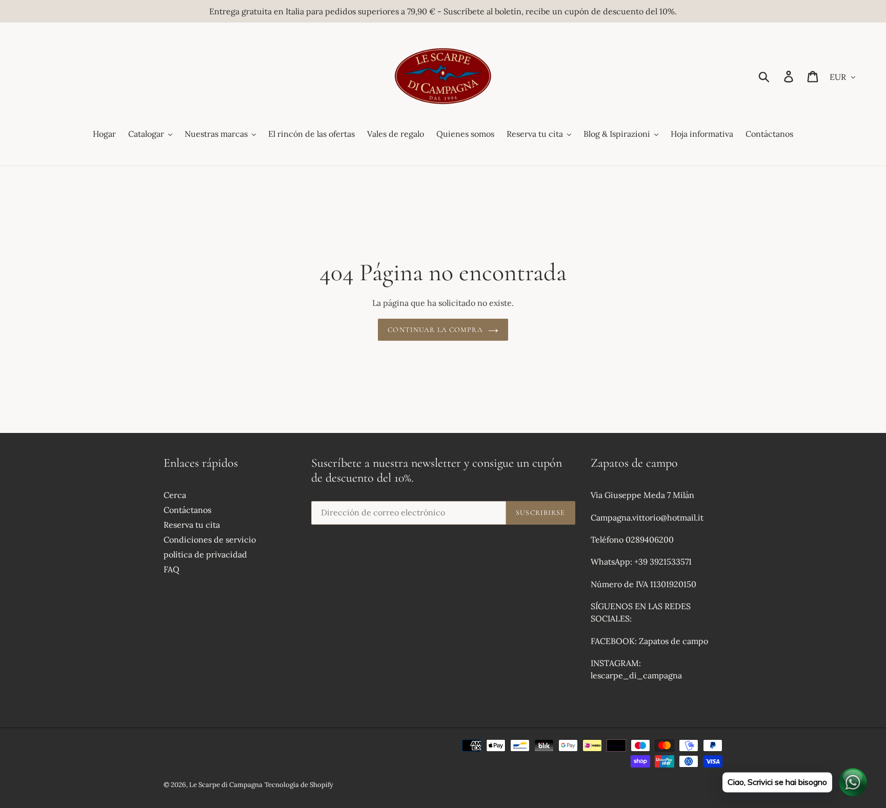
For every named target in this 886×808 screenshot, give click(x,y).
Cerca (175, 495)
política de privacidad (205, 554)
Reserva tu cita (192, 525)
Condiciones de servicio (210, 539)
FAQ (171, 569)
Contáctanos (187, 510)
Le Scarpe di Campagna (226, 784)
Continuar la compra (435, 329)
